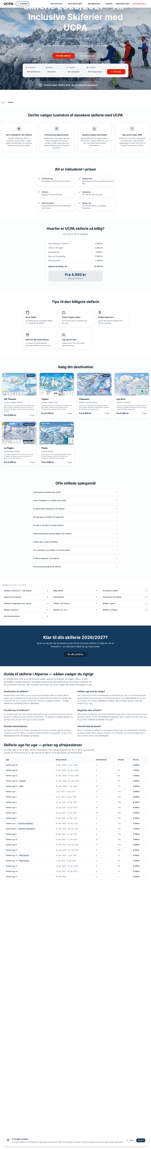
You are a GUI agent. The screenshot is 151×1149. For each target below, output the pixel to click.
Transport (92, 67)
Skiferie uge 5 (11, 813)
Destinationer (75, 4)
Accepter (141, 1140)
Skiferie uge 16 (11, 871)
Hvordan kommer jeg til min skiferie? (47, 567)
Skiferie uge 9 (11, 834)
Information (94, 4)
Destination (32, 67)
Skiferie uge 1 (11, 791)
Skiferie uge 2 (11, 797)
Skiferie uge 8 (11, 829)
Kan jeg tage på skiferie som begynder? (48, 517)
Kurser (109, 4)
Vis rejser (117, 72)
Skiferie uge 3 (11, 802)
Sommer (24, 4)
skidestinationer (10, 736)
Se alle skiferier (75, 654)
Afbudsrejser (139, 4)
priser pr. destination (31, 703)
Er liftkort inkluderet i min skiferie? (46, 558)
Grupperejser (122, 4)
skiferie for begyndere (110, 717)
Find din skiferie (63, 56)
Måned (50, 67)
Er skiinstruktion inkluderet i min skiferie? (49, 509)
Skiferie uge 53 (12, 786)
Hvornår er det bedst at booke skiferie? (48, 525)
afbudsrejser (103, 736)
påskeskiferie (131, 698)
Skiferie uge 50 (12, 770)
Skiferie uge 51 (11, 776)
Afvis (131, 1140)
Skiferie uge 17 (11, 877)
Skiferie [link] (11, 102)
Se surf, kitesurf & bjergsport (85, 85)
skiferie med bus (63, 717)
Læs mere (118, 1142)
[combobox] (35, 71)
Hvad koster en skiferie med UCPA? (47, 492)
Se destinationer (87, 56)
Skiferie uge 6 (11, 818)
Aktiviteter (56, 4)
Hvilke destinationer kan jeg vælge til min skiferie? (52, 534)
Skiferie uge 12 (11, 850)
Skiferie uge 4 (11, 807)
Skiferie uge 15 (11, 866)
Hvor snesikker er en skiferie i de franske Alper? (51, 550)
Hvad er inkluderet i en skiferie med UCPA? (49, 500)
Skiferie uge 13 (11, 855)
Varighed (72, 67)
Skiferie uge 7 (11, 823)
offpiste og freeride (96, 720)
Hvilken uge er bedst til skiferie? (45, 542)
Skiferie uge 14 (11, 861)
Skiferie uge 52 (12, 781)
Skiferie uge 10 (11, 839)
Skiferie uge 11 (11, 845)
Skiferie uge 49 (12, 765)
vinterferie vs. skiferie (106, 701)
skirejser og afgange (31, 736)
